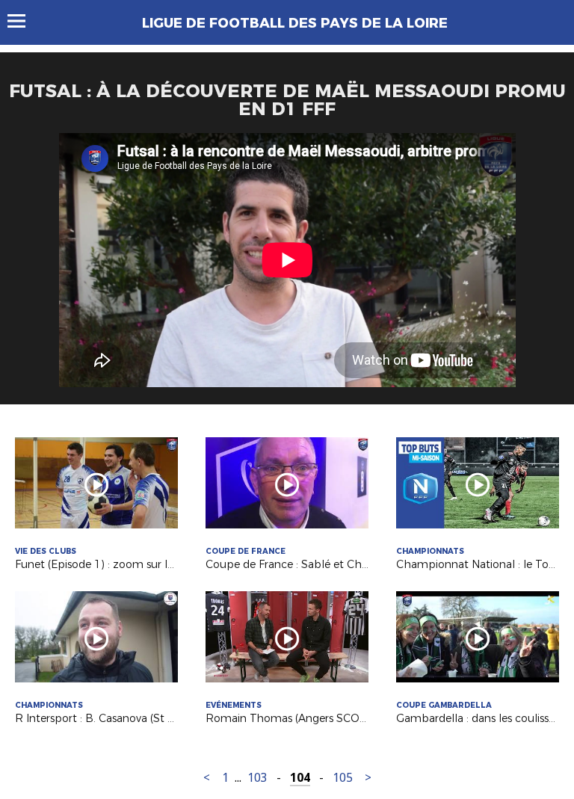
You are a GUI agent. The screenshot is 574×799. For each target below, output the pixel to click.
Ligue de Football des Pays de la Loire (295, 23)
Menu (23, 21)
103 (257, 778)
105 (343, 778)
